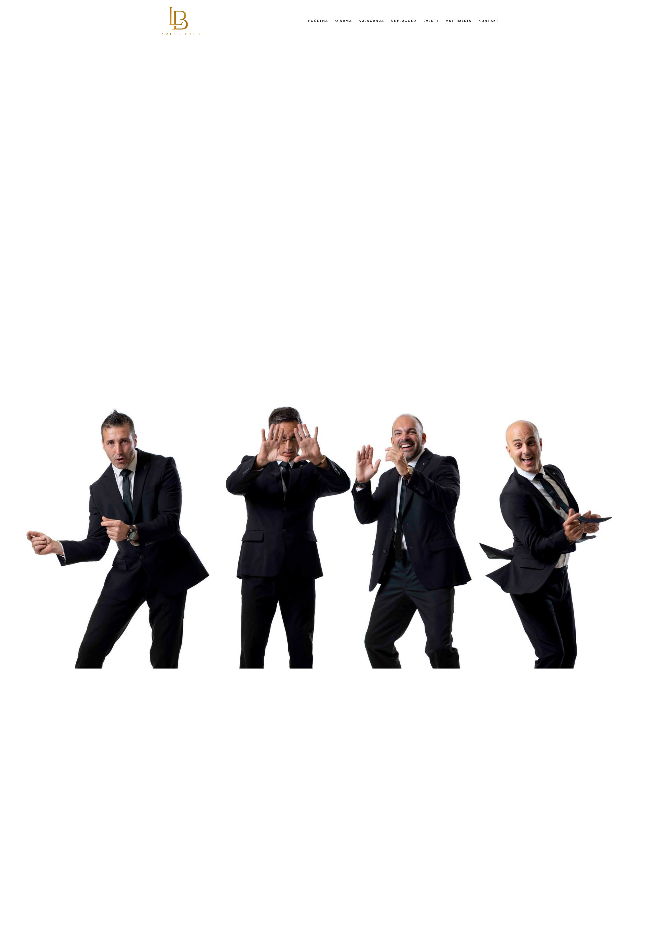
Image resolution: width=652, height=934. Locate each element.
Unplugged (403, 20)
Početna (318, 20)
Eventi (431, 20)
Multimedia (458, 20)
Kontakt (489, 20)
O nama (343, 20)
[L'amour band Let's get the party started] (177, 21)
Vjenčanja (371, 20)
